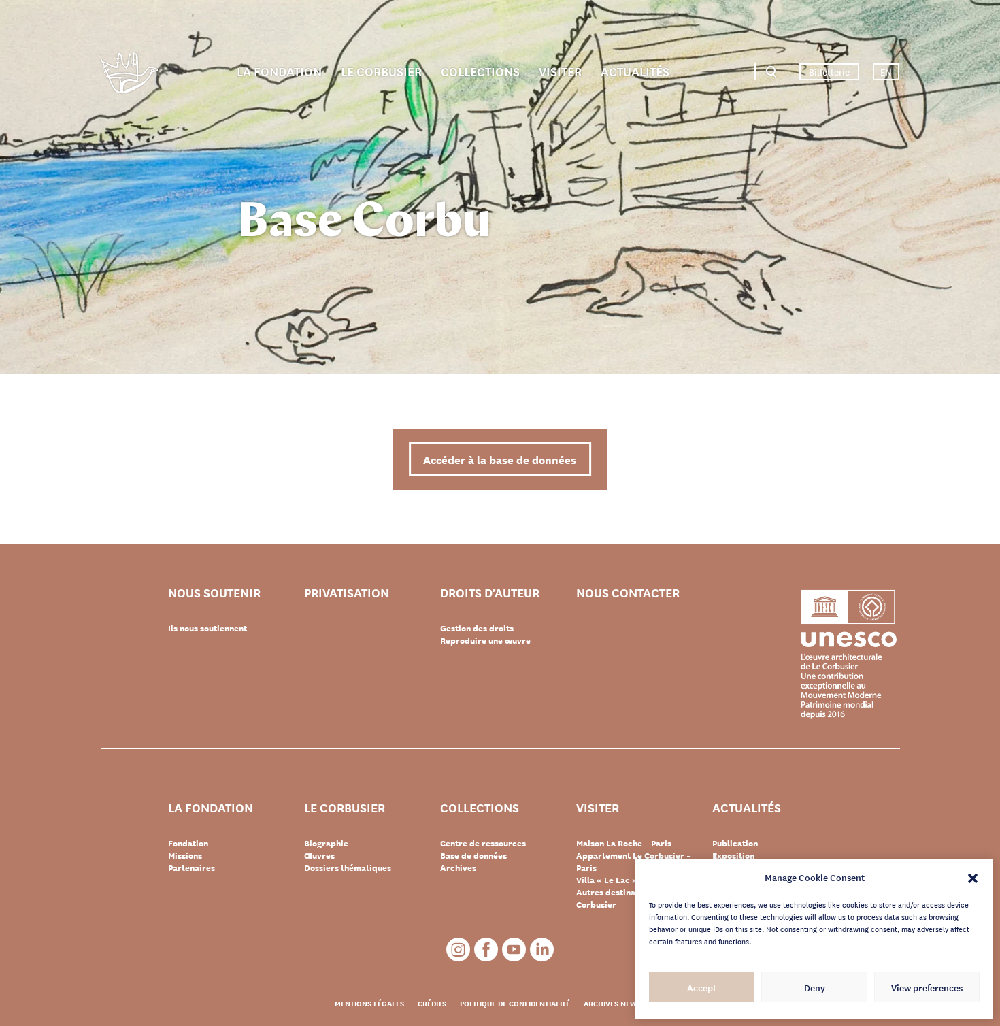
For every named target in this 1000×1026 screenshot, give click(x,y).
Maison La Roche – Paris (623, 843)
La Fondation (279, 71)
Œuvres (319, 855)
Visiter (560, 71)
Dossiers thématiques (347, 867)
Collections (480, 71)
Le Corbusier (381, 71)
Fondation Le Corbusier (129, 75)
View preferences (927, 987)
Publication (735, 843)
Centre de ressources (483, 843)
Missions (185, 855)
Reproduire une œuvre (485, 640)
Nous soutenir (214, 593)
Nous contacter (628, 593)
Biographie (326, 843)
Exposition (733, 855)
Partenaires (191, 867)
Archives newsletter (625, 1003)
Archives (458, 867)
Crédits (432, 1003)
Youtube (514, 949)
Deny (814, 987)
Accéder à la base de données (499, 458)
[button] (973, 877)
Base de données (473, 855)
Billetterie (829, 71)
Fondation (188, 843)
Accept (701, 987)
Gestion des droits (477, 628)
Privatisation (346, 593)
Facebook (486, 949)
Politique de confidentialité (515, 1003)
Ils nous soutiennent (207, 628)
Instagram (458, 949)
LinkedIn (542, 949)
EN (886, 71)
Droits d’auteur (489, 593)
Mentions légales (369, 1003)
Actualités (635, 71)
